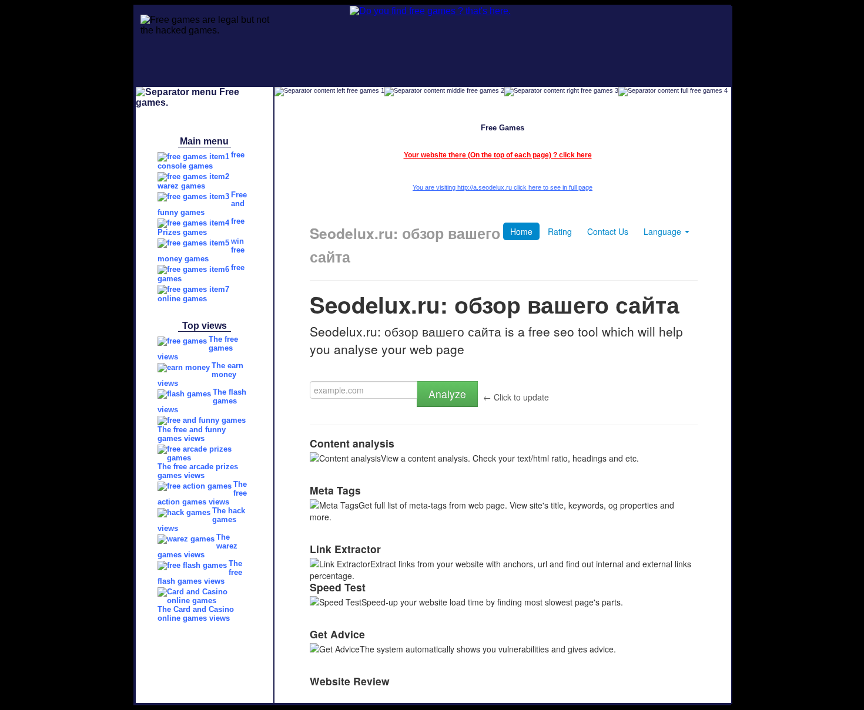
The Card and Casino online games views (196, 613)
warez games (181, 185)
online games (182, 298)
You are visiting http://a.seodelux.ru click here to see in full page (502, 187)
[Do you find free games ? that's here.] (395, 11)
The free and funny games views (192, 434)
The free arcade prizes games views (198, 471)
